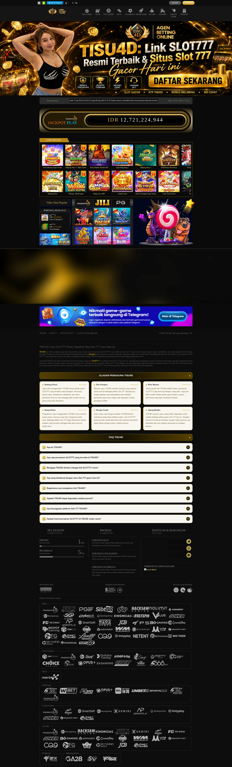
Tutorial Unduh (221, 281)
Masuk (175, 3)
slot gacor (92, 354)
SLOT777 (53, 333)
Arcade (151, 14)
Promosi (184, 14)
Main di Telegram (56, 3)
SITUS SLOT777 (67, 333)
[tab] (84, 202)
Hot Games (87, 14)
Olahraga (130, 14)
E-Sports (162, 14)
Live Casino (109, 14)
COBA (85, 214)
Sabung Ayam (173, 15)
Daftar (188, 3)
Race (119, 14)
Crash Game (141, 14)
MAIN (54, 155)
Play (72, 123)
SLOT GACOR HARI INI (87, 333)
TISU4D (42, 333)
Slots (97, 14)
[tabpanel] (116, 58)
